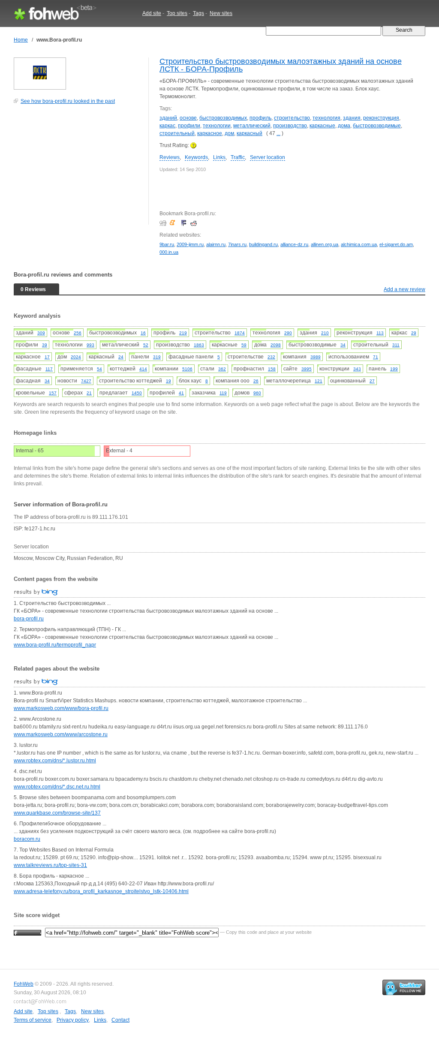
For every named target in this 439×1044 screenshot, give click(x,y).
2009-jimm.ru (190, 244)
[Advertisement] (78, 169)
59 (244, 345)
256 (77, 333)
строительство (292, 118)
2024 (76, 357)
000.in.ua (168, 252)
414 (143, 369)
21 (89, 393)
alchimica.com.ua (359, 244)
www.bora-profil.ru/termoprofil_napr (55, 645)
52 (145, 345)
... (278, 133)
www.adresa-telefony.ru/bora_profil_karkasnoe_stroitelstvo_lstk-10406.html (101, 891)
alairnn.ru (216, 244)
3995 (306, 369)
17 (47, 357)
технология (326, 118)
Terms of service (32, 1020)
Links (219, 157)
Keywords (196, 157)
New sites (221, 13)
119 (223, 393)
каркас (167, 126)
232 (271, 357)
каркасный (249, 133)
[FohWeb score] (27, 932)
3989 (315, 357)
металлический (252, 126)
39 (44, 345)
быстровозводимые (377, 126)
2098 (276, 345)
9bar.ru (166, 244)
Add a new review (404, 289)
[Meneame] (174, 223)
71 (375, 357)
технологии (217, 126)
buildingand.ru (263, 244)
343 (357, 369)
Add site (151, 13)
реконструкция (381, 118)
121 (318, 381)
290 (288, 333)
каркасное (209, 133)
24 (120, 357)
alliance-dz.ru (294, 244)
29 (413, 333)
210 (325, 333)
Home (21, 40)
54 (99, 369)
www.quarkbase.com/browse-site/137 (57, 813)
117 (49, 369)
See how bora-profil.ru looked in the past (68, 101)
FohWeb (23, 984)
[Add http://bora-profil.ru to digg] (163, 223)
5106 (187, 369)
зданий (168, 118)
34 (343, 345)
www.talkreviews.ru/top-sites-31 (50, 865)
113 (380, 333)
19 (168, 381)
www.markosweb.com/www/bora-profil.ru (61, 708)
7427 (86, 381)
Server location (267, 157)
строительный (177, 133)
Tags (198, 13)
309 (41, 333)
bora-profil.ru (29, 619)
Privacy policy (73, 1020)
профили (189, 126)
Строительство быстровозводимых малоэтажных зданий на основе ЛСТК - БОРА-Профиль (280, 65)
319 (157, 357)
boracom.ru (27, 839)
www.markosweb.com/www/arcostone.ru (61, 734)
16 (143, 333)
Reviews (169, 157)
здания (352, 118)
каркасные (322, 126)
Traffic (238, 157)
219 (183, 333)
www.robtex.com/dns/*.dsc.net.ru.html (57, 787)
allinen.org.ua (324, 244)
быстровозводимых (223, 118)
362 (222, 369)
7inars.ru (237, 244)
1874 (240, 333)
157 (53, 393)
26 (256, 381)
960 (257, 393)
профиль (260, 118)
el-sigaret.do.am (396, 244)
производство (290, 126)
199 (394, 369)
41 (181, 393)
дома (344, 126)
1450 (137, 393)
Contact (120, 1020)
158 (272, 369)
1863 (199, 345)
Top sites (177, 13)
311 (396, 345)
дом (229, 133)
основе (188, 118)
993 (90, 345)
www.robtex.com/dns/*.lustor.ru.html (55, 761)
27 (372, 381)
